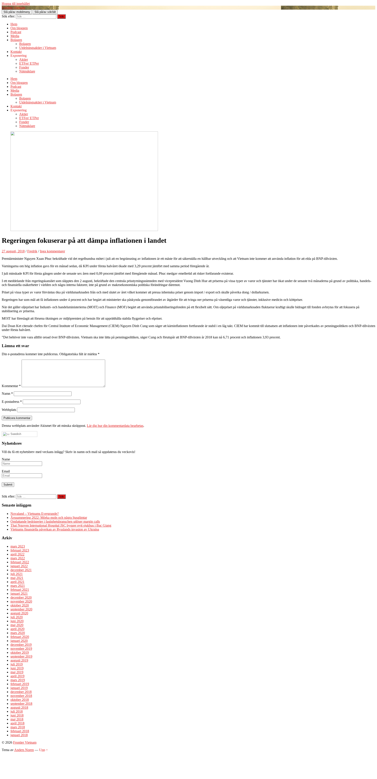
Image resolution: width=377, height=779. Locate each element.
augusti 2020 (19, 613)
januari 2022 (19, 566)
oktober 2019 (19, 652)
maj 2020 (16, 625)
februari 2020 (19, 637)
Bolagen (16, 40)
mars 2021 (17, 586)
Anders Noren (24, 750)
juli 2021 (16, 574)
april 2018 (17, 723)
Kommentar (11, 386)
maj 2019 (16, 672)
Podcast (15, 32)
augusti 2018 (19, 707)
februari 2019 (19, 684)
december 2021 (21, 570)
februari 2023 (19, 550)
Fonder (24, 67)
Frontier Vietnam (13, 7)
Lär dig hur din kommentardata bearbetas (115, 425)
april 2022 (17, 554)
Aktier (23, 59)
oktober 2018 (19, 699)
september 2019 (21, 656)
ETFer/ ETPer (29, 63)
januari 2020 (19, 641)
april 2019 (17, 676)
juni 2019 (17, 668)
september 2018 (21, 703)
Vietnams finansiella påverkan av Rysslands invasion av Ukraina (54, 529)
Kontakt (16, 51)
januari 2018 (19, 735)
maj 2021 (16, 578)
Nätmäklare (27, 71)
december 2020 (21, 597)
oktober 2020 (19, 605)
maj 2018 (16, 719)
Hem (13, 24)
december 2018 (21, 692)
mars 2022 (17, 558)
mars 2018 (17, 727)
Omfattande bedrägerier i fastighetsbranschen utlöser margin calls (55, 521)
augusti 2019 (19, 660)
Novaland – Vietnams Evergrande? (34, 513)
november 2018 (21, 696)
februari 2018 (19, 731)
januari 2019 (19, 688)
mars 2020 (17, 633)
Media (14, 36)
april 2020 (17, 629)
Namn (7, 393)
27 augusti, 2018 (13, 251)
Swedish (15, 434)
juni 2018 (17, 715)
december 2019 (21, 644)
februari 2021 (19, 589)
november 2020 (21, 601)
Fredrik (32, 251)
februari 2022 (19, 562)
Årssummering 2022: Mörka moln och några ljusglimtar (48, 517)
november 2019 (21, 648)
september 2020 (21, 609)
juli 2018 (16, 711)
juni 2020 (17, 621)
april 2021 (17, 582)
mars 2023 (17, 546)
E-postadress (12, 401)
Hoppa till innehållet (16, 3)
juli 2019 (16, 664)
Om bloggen (19, 28)
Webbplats (9, 410)
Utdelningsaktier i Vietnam (37, 48)
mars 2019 (17, 680)
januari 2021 (19, 593)
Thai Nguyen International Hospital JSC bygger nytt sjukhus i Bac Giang (60, 525)
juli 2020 (16, 617)
